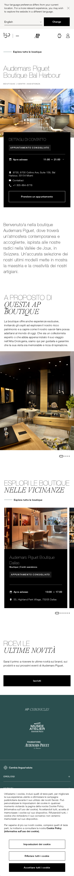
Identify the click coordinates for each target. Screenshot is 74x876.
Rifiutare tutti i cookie (37, 856)
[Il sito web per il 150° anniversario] (6, 36)
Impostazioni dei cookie (37, 844)
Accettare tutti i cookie (37, 867)
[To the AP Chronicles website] (37, 709)
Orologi (9, 776)
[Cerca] (59, 36)
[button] (59, 36)
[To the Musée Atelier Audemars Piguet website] (37, 727)
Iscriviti (37, 680)
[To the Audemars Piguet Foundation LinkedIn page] (37, 745)
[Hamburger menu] (17, 36)
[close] (68, 8)
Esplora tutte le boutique (27, 51)
